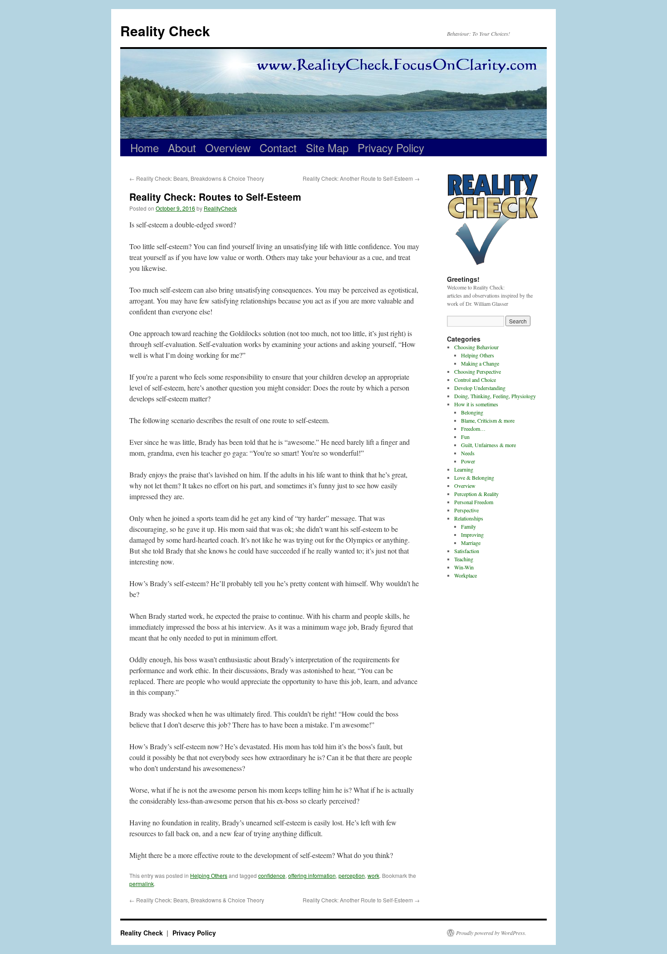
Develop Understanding (479, 387)
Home (144, 147)
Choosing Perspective (477, 371)
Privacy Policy (391, 147)
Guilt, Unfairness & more (488, 444)
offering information (312, 875)
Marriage (471, 542)
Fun (465, 436)
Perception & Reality (476, 493)
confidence (271, 875)
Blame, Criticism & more (488, 420)
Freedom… (473, 428)
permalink (141, 883)
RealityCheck (220, 208)
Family (468, 526)
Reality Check (165, 30)
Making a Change (480, 363)
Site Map (327, 147)
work (373, 875)
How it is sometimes (476, 404)
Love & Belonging (474, 477)
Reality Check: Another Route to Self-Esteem (361, 178)
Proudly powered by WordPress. (491, 932)
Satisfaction (466, 550)
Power (468, 461)
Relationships (468, 518)
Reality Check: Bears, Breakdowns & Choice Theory (196, 178)
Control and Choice (475, 379)
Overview (227, 147)
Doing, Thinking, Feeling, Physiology (495, 396)
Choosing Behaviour (476, 347)
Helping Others (208, 875)
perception (351, 875)
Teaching (463, 559)
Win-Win (464, 567)
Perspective (466, 510)
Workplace (465, 575)
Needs (468, 453)
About (182, 147)
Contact (278, 147)
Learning (463, 469)
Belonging (472, 412)
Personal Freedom (473, 502)
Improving (472, 534)
